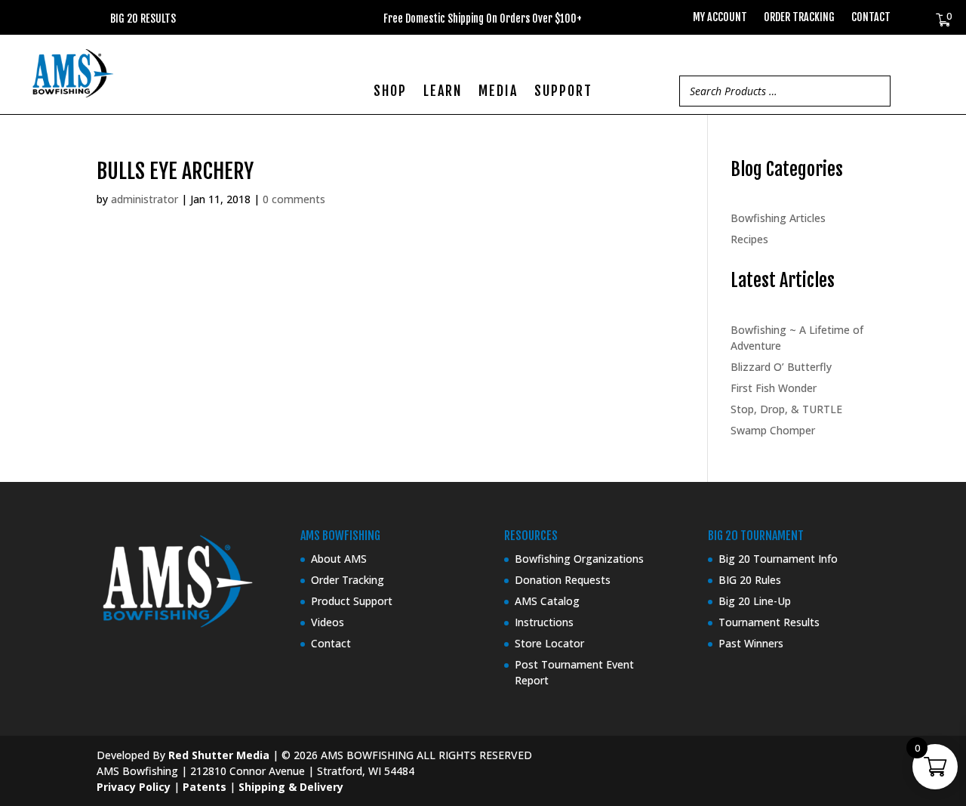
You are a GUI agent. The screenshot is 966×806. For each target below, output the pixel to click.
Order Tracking (799, 17)
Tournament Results (769, 622)
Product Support (351, 601)
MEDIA (498, 92)
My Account (720, 17)
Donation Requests (563, 580)
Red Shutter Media (218, 755)
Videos (327, 622)
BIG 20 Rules (749, 580)
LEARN (442, 92)
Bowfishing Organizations (579, 558)
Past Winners (750, 643)
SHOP (390, 92)
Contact (871, 17)
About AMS (339, 558)
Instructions (544, 622)
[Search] (875, 91)
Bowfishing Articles (778, 218)
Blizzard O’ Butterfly (781, 367)
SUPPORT (563, 92)
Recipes (749, 239)
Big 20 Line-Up (754, 601)
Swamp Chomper (773, 430)
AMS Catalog (547, 601)
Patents (204, 787)
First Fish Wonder (774, 388)
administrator (144, 199)
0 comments (294, 199)
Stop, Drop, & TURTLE (786, 409)
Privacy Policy (134, 787)
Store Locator (549, 643)
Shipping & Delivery (290, 787)
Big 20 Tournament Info (778, 558)
